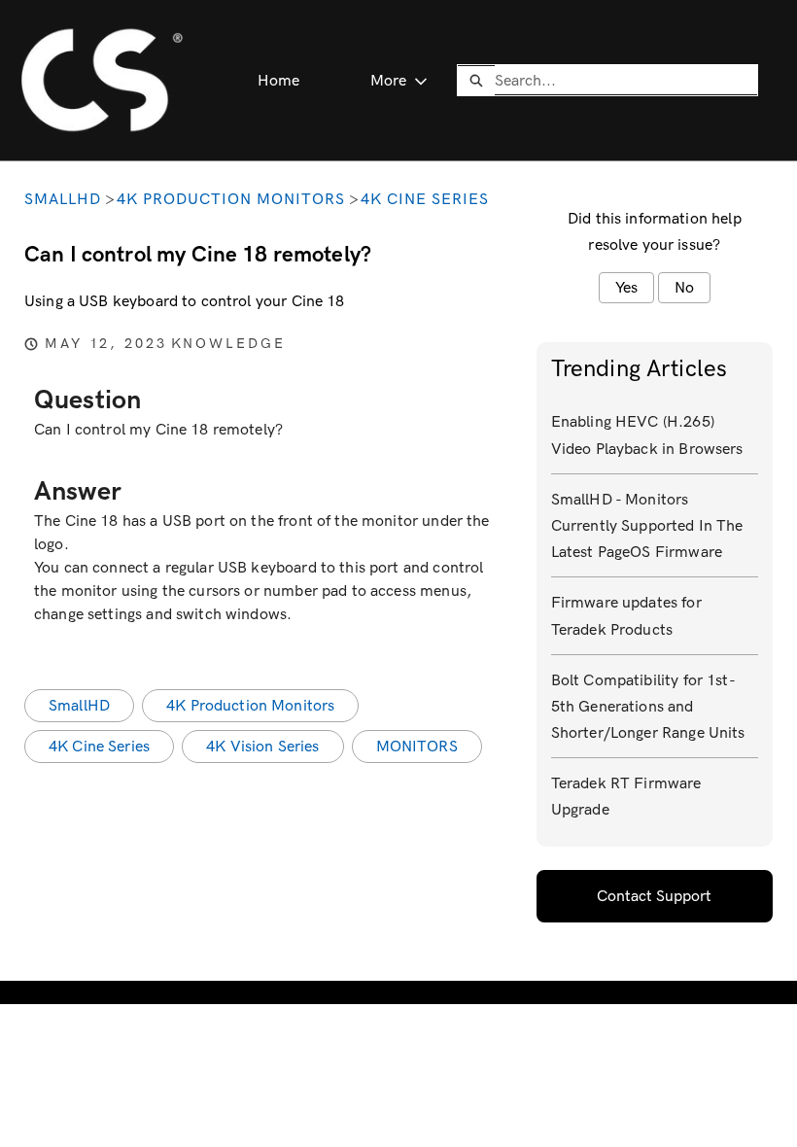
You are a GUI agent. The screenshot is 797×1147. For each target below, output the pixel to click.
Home (279, 80)
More (388, 80)
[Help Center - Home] (101, 80)
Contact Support (654, 895)
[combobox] (626, 79)
